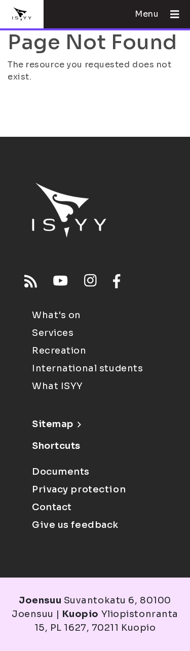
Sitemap (52, 424)
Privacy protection (79, 489)
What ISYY (57, 386)
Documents (61, 471)
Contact (52, 507)
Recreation (59, 350)
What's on (56, 315)
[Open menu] (170, 14)
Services (52, 332)
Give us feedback (75, 524)
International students (87, 368)
